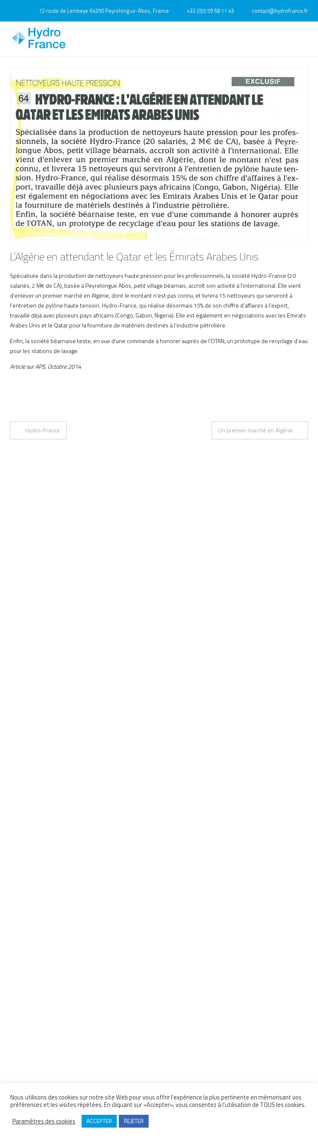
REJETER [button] (134, 1121)
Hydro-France (42, 430)
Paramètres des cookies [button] (43, 1121)
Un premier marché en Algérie (255, 430)
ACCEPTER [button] (99, 1121)
